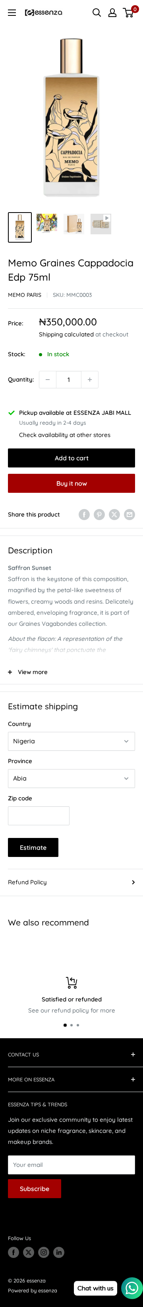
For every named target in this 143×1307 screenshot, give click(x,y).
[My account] (112, 12)
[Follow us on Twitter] (28, 1252)
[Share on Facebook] (84, 514)
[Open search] (97, 12)
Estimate (33, 847)
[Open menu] (12, 12)
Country (19, 724)
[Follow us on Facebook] (13, 1252)
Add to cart (72, 458)
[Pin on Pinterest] (99, 514)
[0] (128, 12)
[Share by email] (129, 514)
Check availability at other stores (64, 435)
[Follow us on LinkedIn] (58, 1252)
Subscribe (34, 1189)
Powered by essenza (32, 1290)
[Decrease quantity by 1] (47, 379)
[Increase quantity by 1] (89, 379)
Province (20, 761)
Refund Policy (27, 882)
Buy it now (71, 483)
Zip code (20, 798)
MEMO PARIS (24, 294)
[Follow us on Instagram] (43, 1252)
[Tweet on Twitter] (114, 514)
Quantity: (21, 379)
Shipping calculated (66, 334)
